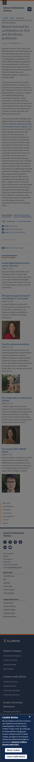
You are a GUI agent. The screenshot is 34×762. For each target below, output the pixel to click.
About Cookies (13, 750)
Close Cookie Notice (16, 756)
